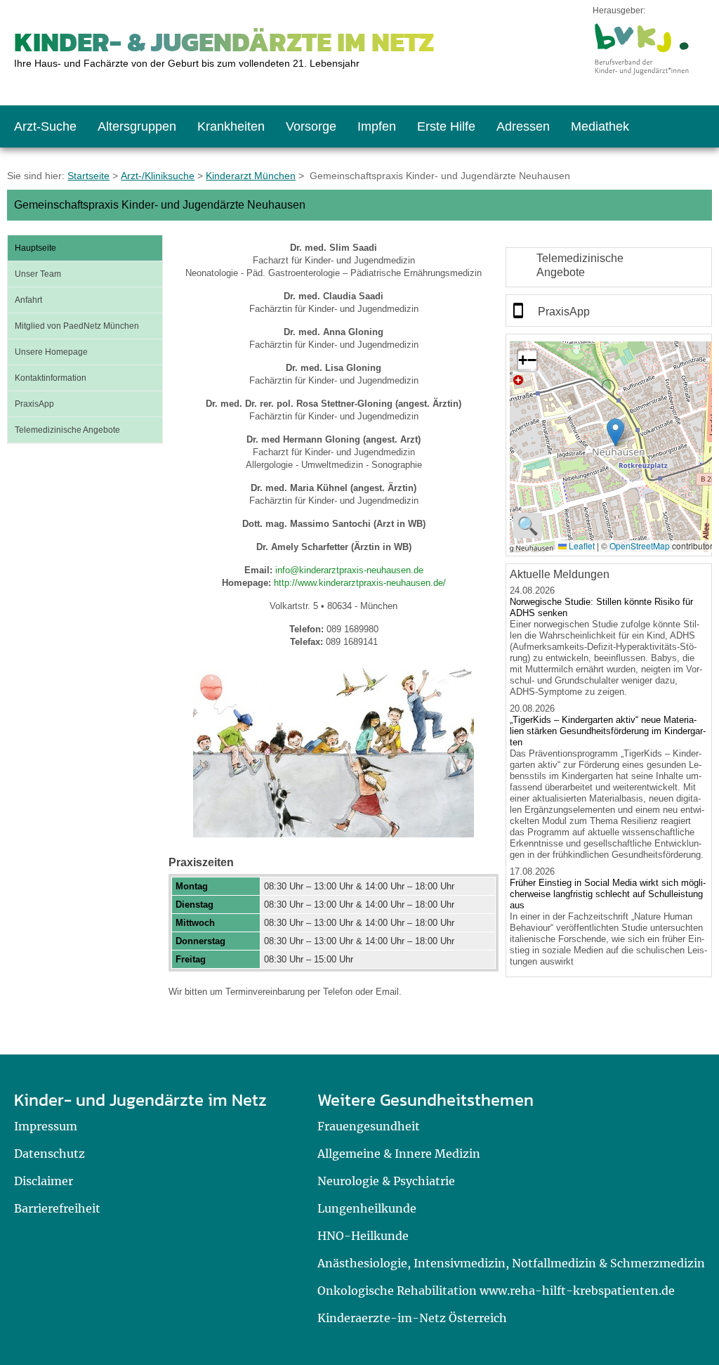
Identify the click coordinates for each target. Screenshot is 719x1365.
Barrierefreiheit (57, 1208)
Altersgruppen (137, 126)
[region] (609, 267)
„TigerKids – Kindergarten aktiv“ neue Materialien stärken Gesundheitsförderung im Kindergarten (608, 730)
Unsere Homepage (51, 352)
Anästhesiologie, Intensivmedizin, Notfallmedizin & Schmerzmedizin (511, 1263)
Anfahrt (28, 300)
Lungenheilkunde (366, 1208)
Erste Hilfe (446, 126)
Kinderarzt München (251, 175)
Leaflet (581, 545)
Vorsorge (311, 126)
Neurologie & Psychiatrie (386, 1181)
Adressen (523, 126)
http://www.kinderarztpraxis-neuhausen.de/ (360, 582)
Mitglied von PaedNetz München (77, 326)
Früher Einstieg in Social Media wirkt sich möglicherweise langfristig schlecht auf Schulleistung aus (608, 893)
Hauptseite (35, 248)
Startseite (88, 175)
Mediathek (600, 126)
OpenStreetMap (639, 545)
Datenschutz (49, 1154)
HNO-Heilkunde (363, 1236)
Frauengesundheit (368, 1126)
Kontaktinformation (50, 378)
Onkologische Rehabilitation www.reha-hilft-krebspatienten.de (496, 1291)
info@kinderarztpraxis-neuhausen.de (349, 570)
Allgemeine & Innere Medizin (398, 1154)
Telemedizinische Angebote (67, 430)
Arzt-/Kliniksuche (157, 175)
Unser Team (38, 274)
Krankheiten (231, 126)
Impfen (376, 126)
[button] (615, 432)
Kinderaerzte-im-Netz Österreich (412, 1318)
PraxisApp (34, 404)
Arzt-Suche (45, 126)
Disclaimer (43, 1181)
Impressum (45, 1126)
